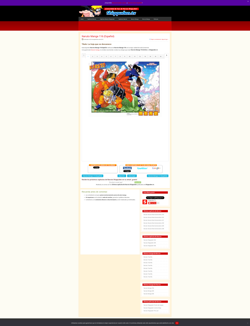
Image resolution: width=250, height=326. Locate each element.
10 (129, 56)
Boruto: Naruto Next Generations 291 (154, 220)
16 (160, 56)
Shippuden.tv (109, 11)
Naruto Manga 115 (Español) (92, 176)
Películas (156, 19)
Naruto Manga (134, 19)
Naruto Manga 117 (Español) (157, 176)
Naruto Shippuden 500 (150, 240)
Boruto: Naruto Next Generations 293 (154, 214)
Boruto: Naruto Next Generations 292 (154, 217)
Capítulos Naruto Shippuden (107, 19)
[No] (248, 323)
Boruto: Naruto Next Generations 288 (154, 229)
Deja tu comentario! (156, 39)
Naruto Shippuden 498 (150, 245)
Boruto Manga (146, 19)
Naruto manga (95, 50)
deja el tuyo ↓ (165, 39)
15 (155, 56)
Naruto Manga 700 (149, 288)
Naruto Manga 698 (149, 294)
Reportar (122, 176)
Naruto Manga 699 (149, 291)
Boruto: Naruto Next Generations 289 (154, 226)
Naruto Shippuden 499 (150, 243)
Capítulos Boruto (91, 19)
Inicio (82, 19)
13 (145, 56)
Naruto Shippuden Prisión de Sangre (153, 305)
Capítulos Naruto (122, 19)
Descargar (132, 176)
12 (140, 56)
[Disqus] (110, 228)
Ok (177, 323)
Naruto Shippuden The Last (151, 311)
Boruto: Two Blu (148, 257)
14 (150, 56)
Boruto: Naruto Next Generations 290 (154, 223)
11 (134, 56)
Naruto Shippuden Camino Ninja (152, 308)
